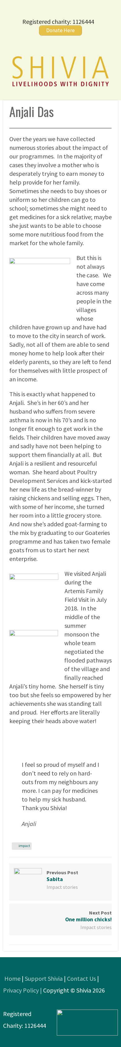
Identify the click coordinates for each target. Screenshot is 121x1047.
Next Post (88, 916)
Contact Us (81, 978)
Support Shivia (44, 978)
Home (12, 978)
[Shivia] (60, 87)
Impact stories (62, 887)
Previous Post (62, 876)
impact (24, 845)
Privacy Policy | (23, 990)
